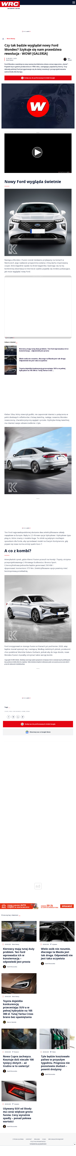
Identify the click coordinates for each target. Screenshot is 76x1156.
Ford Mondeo (17, 711)
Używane (54, 944)
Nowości (16, 1052)
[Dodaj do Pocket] (13, 717)
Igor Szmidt (70, 59)
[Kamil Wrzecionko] (4, 966)
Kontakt (29, 1139)
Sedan (28, 711)
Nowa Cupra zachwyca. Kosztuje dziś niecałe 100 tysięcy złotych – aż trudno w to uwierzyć (18, 1061)
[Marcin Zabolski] (4, 1022)
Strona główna (18, 1139)
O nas (44, 1139)
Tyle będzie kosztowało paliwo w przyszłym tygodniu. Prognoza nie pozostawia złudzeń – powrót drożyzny (55, 1063)
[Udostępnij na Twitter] (22, 717)
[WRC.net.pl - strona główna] (3, 39)
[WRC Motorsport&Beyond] (10, 8)
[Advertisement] (38, 17)
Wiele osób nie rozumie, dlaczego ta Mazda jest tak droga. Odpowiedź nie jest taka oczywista (57, 953)
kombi (23, 711)
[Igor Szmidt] (65, 59)
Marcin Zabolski (11, 1022)
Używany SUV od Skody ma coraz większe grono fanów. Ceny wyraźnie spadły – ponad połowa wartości (18, 1115)
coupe (6, 711)
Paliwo (54, 1052)
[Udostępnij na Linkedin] (18, 717)
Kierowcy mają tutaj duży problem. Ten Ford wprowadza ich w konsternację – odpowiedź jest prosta (18, 955)
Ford (10, 711)
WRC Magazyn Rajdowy (55, 1139)
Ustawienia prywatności (38, 1144)
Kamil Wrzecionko (12, 967)
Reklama (37, 1139)
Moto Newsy (9, 60)
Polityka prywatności (38, 1141)
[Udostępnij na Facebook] (8, 717)
